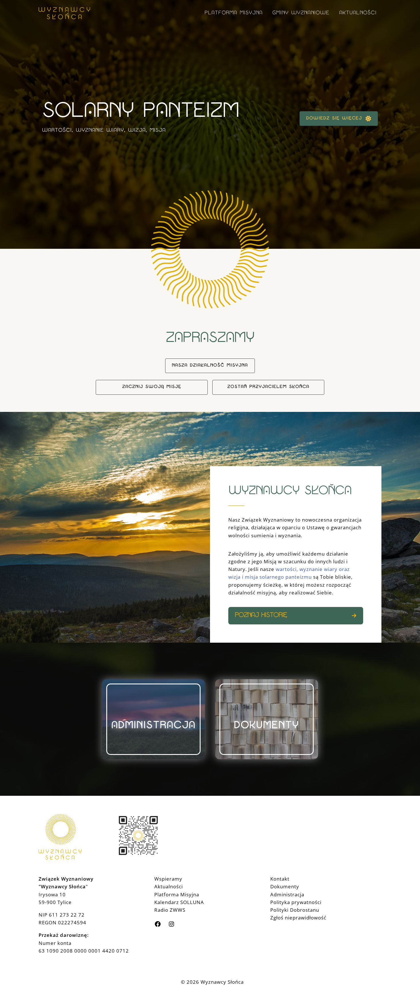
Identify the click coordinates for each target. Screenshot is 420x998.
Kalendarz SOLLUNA (179, 902)
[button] (210, 365)
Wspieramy (168, 878)
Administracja (287, 894)
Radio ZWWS (169, 910)
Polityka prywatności (295, 902)
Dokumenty (284, 886)
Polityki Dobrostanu (294, 910)
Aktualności (168, 886)
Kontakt (279, 878)
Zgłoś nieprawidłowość (298, 917)
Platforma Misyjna (176, 894)
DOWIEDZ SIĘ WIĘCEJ (334, 119)
